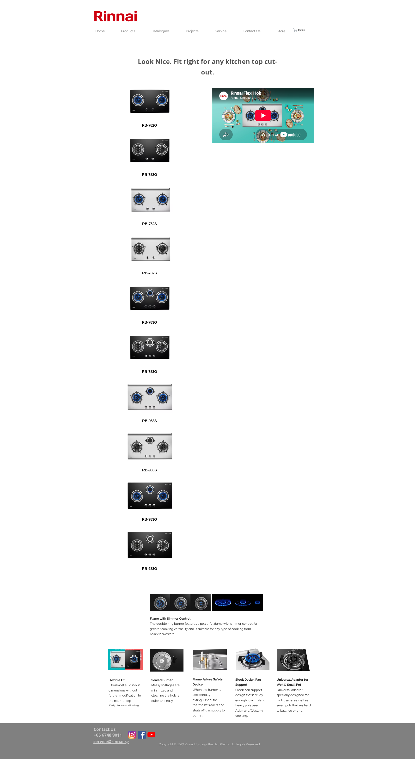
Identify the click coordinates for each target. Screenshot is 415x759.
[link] (302, 30)
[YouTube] (151, 735)
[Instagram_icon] (132, 735)
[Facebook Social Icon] (142, 735)
